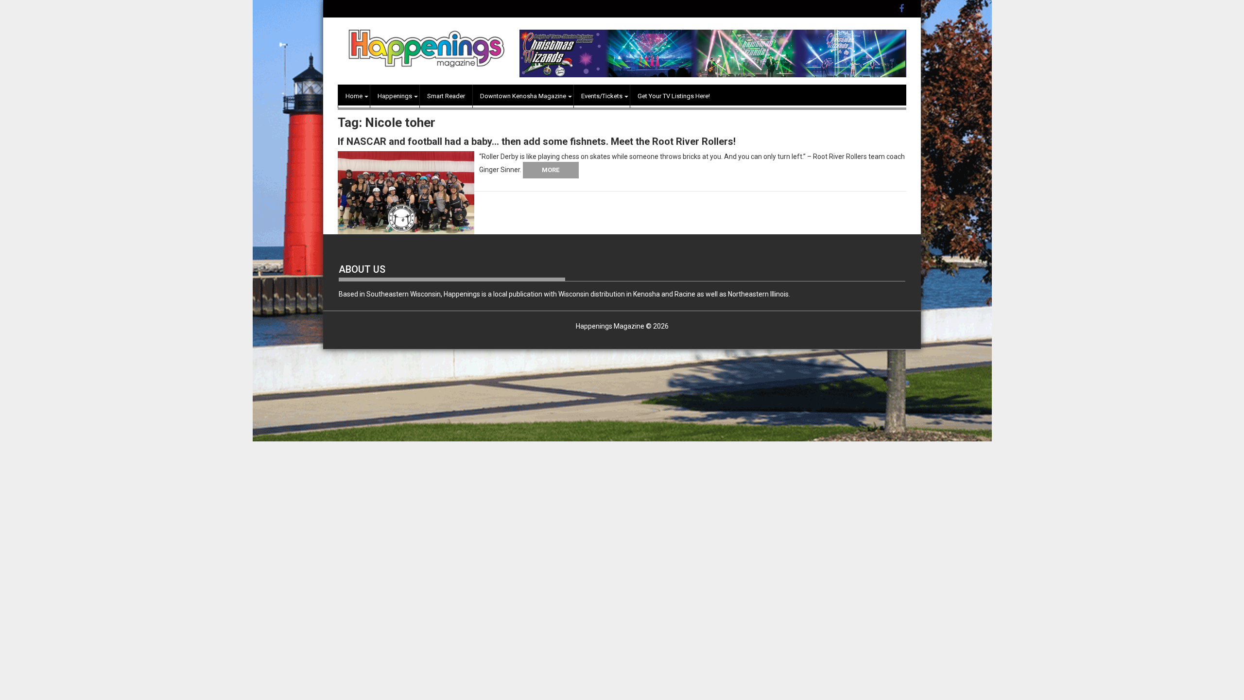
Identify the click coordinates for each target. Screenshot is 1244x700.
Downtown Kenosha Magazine (523, 96)
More (550, 170)
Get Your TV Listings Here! (674, 96)
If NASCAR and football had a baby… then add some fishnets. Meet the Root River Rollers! (537, 141)
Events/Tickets (601, 96)
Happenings (395, 96)
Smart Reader (446, 96)
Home (354, 96)
